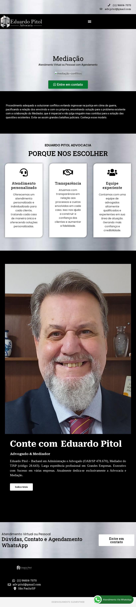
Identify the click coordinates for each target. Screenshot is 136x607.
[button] (89, 21)
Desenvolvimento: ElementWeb (68, 602)
